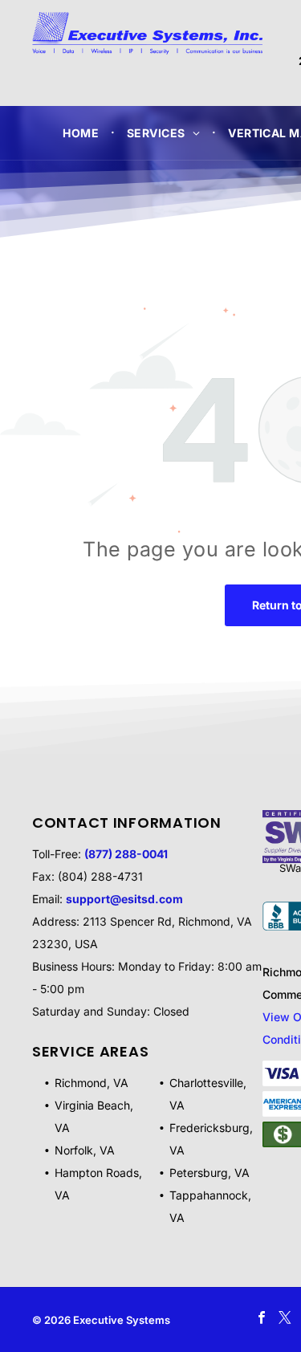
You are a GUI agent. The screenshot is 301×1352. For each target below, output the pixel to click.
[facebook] (261, 1320)
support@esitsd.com (124, 899)
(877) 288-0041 (126, 854)
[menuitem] (83, 133)
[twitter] (285, 1320)
